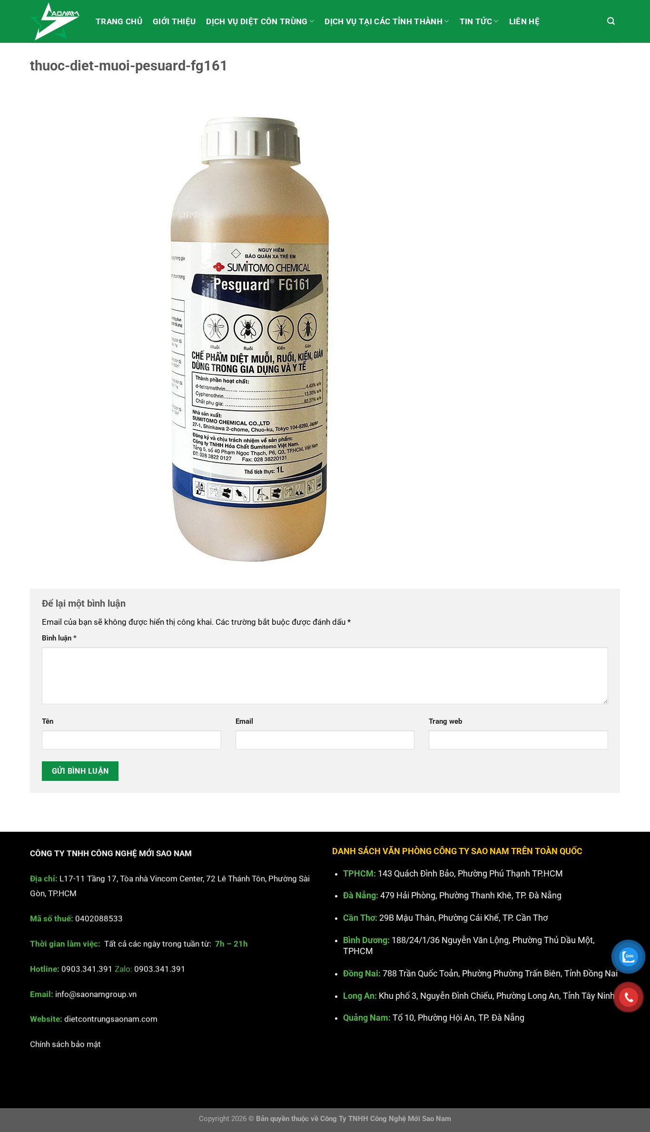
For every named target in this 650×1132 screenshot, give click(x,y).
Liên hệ (524, 21)
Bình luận (59, 638)
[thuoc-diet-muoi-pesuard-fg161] (244, 330)
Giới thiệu (174, 21)
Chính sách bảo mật (65, 1044)
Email (244, 721)
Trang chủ (119, 21)
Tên (47, 721)
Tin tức (476, 21)
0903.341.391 (87, 968)
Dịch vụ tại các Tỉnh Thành (384, 21)
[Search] (611, 21)
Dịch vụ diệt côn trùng (256, 21)
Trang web (445, 721)
